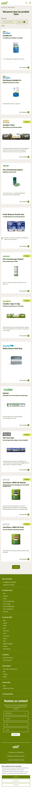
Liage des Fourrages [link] (8, 585)
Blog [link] (4, 686)
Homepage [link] (3, 7)
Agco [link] (4, 620)
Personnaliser (16, 781)
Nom (7, 724)
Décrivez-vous (8, 712)
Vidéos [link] (5, 677)
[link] (2, 238)
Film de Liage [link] (6, 604)
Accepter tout (16, 777)
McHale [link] (5, 646)
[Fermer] (30, 765)
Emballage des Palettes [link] (9, 582)
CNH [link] (4, 628)
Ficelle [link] (4, 599)
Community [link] (6, 682)
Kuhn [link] (4, 641)
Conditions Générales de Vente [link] (16, 760)
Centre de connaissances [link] (10, 669)
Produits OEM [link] (7, 617)
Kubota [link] (5, 638)
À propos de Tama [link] (8, 658)
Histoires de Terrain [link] (8, 688)
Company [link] (5, 654)
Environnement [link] (7, 660)
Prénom (8, 719)
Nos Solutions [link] (7, 579)
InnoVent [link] (5, 612)
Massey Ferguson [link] (8, 644)
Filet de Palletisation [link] (8, 606)
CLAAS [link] (5, 625)
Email (7, 730)
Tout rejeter (16, 785)
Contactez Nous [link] (7, 694)
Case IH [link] (5, 623)
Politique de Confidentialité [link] (16, 752)
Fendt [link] (4, 633)
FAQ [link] (4, 672)
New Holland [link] (6, 649)
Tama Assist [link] (6, 666)
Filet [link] (4, 593)
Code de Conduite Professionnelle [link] (16, 764)
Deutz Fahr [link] (6, 631)
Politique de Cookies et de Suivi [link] (16, 756)
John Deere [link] (6, 636)
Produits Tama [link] (7, 590)
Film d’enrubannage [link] (8, 601)
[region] (16, 776)
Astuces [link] (5, 674)
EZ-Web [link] (5, 596)
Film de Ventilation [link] (8, 609)
